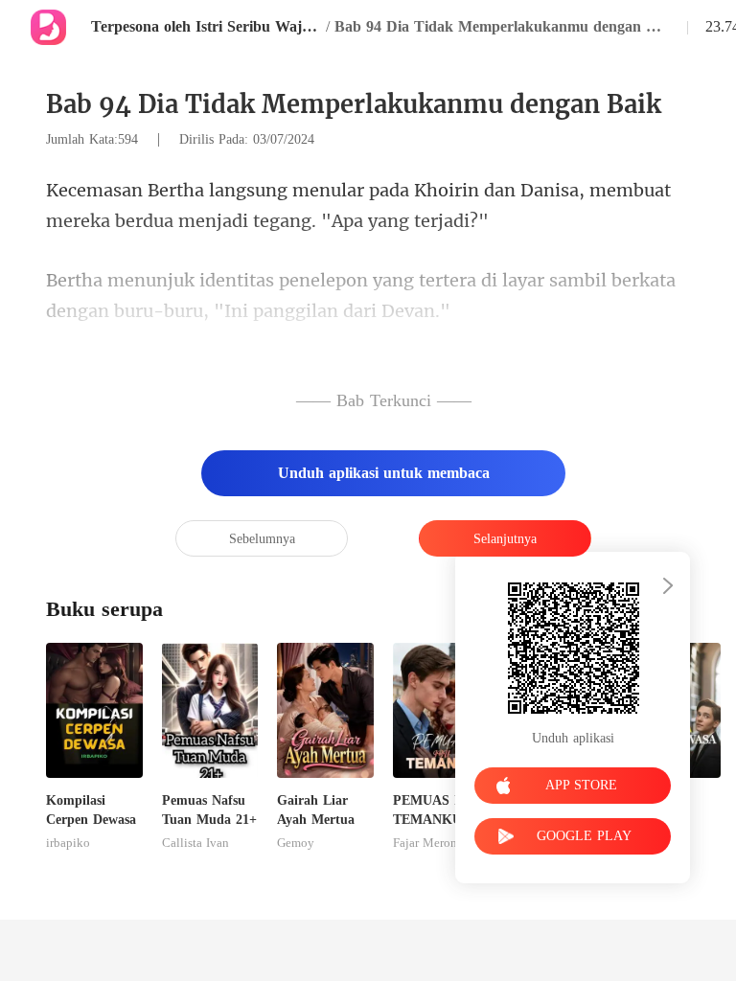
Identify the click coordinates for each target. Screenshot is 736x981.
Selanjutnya (505, 539)
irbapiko (68, 843)
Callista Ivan (195, 843)
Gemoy (295, 843)
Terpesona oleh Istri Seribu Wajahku (206, 26)
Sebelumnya (262, 539)
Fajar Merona (428, 843)
